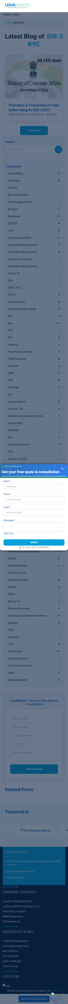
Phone (6, 494)
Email (6, 507)
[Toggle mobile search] (55, 6)
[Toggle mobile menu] (61, 6)
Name (6, 481)
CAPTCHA (8, 533)
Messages (8, 520)
